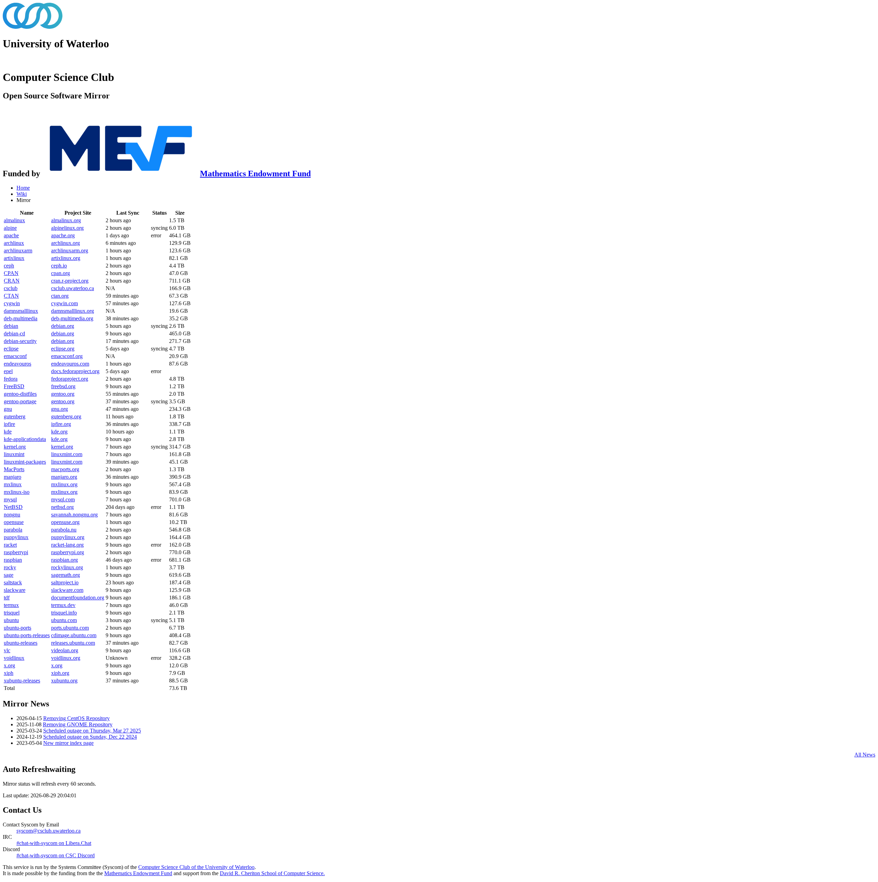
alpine (10, 228)
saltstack (13, 582)
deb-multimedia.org (72, 318)
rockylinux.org (67, 567)
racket (10, 545)
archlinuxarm (18, 250)
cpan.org (60, 273)
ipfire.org (61, 424)
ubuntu (11, 620)
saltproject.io (65, 582)
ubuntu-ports (17, 628)
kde (8, 431)
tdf (7, 597)
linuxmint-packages (25, 462)
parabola (13, 530)
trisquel (12, 613)
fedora (10, 379)
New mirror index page (68, 743)
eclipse (11, 348)
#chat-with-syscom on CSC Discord (55, 855)
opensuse (14, 522)
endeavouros (17, 364)
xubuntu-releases (22, 680)
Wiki (21, 194)
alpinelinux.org (67, 228)
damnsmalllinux (21, 311)
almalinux (14, 220)
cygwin (12, 303)
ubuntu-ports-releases (27, 635)
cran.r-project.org (69, 281)
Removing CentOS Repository (76, 718)
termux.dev (63, 605)
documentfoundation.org (77, 597)
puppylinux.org (67, 537)
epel (8, 371)
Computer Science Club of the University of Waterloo (196, 867)
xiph (8, 673)
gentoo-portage (20, 401)
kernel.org (15, 447)
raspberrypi (16, 552)
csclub (10, 288)
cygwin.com (64, 303)
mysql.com (63, 499)
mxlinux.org (64, 484)
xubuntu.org (64, 680)
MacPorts (14, 469)
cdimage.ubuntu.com (73, 635)
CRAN (12, 281)
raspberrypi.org (67, 552)
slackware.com (67, 590)
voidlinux (14, 658)
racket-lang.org (67, 545)
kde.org (59, 431)
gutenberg (14, 416)
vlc (7, 650)
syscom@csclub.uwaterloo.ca (48, 831)
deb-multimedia (20, 318)
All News (864, 755)
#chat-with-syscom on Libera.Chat (53, 843)
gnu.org (59, 409)
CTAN (11, 296)
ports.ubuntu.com (70, 628)
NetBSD (13, 507)
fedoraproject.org (69, 379)
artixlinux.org (65, 258)
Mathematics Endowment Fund (255, 173)
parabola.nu (63, 530)
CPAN (11, 273)
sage (8, 575)
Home (23, 188)
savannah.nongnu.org (74, 514)
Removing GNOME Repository (77, 724)
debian (11, 326)
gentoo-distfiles (20, 394)
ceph (9, 266)
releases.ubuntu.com (73, 643)
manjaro (12, 477)
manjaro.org (64, 477)
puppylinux (16, 537)
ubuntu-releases (20, 643)
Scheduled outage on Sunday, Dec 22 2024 (90, 737)
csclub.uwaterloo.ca (72, 288)
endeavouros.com (70, 364)
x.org (9, 665)
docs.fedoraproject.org (75, 371)
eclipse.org (62, 348)
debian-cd (14, 333)
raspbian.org (64, 560)
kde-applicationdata (25, 439)
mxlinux (13, 484)
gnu (8, 409)
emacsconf (15, 356)
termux (11, 605)
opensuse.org (65, 522)
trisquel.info (64, 613)
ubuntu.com (64, 620)
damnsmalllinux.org (72, 311)
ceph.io (59, 266)
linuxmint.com (66, 454)
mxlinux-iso (16, 492)
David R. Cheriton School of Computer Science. (272, 873)
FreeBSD (14, 386)
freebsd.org (63, 386)
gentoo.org (62, 394)
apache (11, 235)
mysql (10, 499)
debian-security (20, 341)
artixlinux (14, 258)
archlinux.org (65, 243)
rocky (10, 567)
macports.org (65, 469)
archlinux (14, 243)
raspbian (13, 560)
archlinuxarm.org (69, 250)
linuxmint (14, 454)
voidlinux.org (65, 658)
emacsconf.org (67, 356)
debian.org (62, 326)
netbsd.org (62, 507)
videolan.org (64, 650)
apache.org (63, 235)
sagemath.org (65, 575)
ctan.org (60, 296)
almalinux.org (66, 220)
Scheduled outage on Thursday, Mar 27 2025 (92, 731)
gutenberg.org (66, 416)
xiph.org (60, 673)
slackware (14, 590)
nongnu (12, 514)
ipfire (9, 424)
